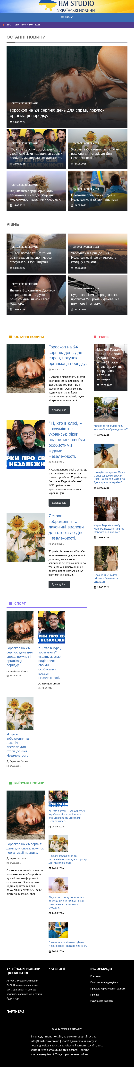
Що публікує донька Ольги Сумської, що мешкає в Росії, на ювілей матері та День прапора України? (109, 477)
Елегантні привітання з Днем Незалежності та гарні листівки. (94, 197)
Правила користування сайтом (107, 988)
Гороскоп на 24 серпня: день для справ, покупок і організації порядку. (68, 355)
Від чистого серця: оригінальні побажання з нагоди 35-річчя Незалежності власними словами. (35, 195)
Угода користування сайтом (72, 1054)
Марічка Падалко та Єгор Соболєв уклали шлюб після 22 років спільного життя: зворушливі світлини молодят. (110, 364)
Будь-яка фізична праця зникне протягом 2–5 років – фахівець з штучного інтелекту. (95, 299)
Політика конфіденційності (105, 982)
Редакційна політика (101, 1000)
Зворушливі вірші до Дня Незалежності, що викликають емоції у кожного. (94, 257)
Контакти (95, 976)
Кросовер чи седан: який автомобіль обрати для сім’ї (110, 427)
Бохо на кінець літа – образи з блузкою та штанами (106, 578)
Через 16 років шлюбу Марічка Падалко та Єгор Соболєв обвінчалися (109, 529)
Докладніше (59, 410)
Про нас (94, 994)
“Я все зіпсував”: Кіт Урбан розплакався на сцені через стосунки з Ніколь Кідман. (31, 257)
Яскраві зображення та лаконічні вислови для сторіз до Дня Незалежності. (95, 153)
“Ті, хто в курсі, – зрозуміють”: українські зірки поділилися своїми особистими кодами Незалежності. (36, 153)
